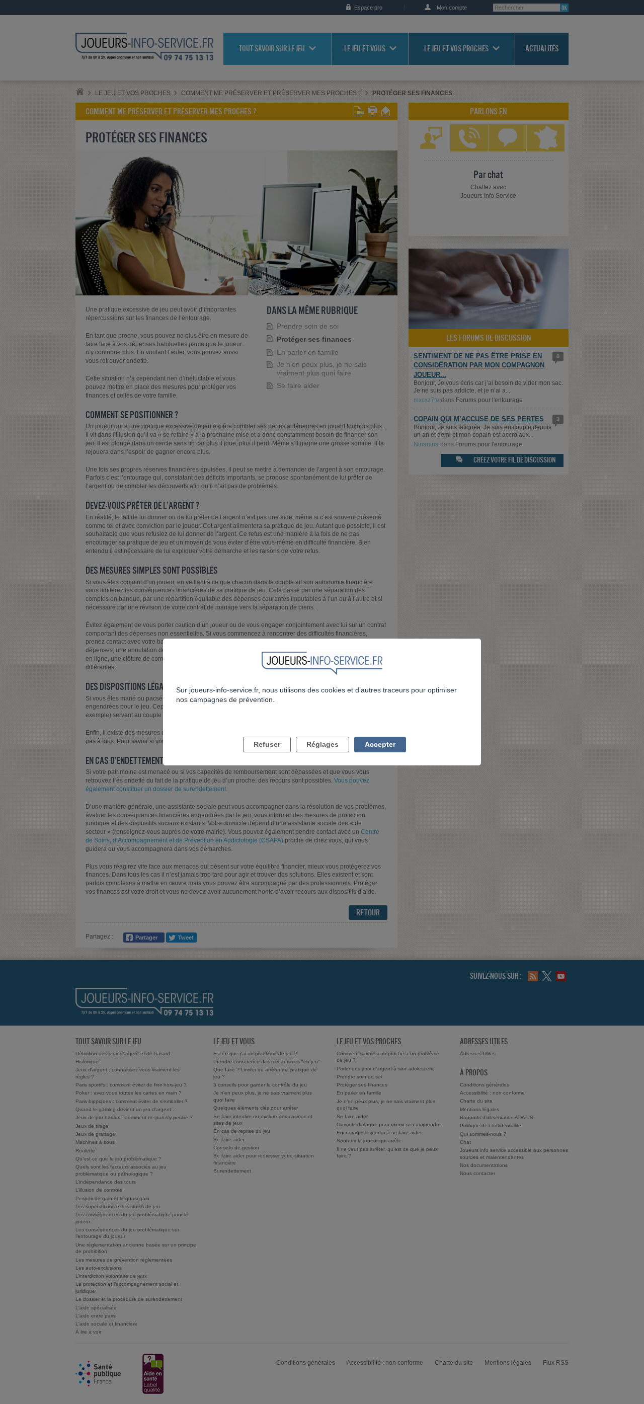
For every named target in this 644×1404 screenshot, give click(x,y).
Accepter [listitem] (380, 744)
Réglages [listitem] (322, 744)
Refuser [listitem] (267, 744)
